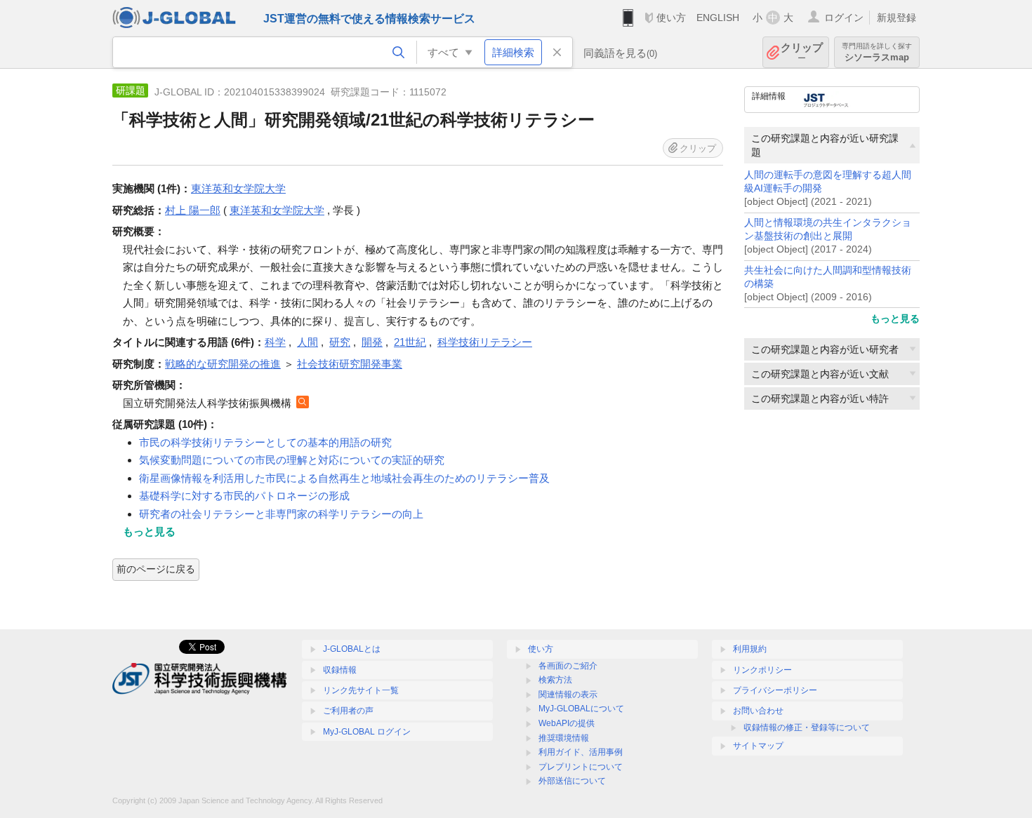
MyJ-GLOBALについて (581, 708)
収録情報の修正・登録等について (806, 727)
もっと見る (895, 318)
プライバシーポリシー (775, 690)
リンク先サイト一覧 (361, 690)
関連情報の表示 (567, 694)
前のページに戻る (156, 569)
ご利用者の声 (348, 711)
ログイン (844, 17)
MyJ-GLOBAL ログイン (367, 732)
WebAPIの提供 (566, 723)
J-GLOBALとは (352, 649)
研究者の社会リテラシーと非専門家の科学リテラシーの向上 (281, 514)
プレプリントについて (580, 767)
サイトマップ (758, 746)
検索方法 (555, 680)
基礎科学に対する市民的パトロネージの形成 (244, 496)
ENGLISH (717, 17)
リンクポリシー (762, 670)
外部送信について (572, 781)
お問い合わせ (758, 711)
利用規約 (750, 649)
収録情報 (340, 670)
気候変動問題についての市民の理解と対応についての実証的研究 (291, 460)
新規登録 (896, 17)
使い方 (671, 17)
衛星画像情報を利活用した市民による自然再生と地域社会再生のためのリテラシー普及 (344, 478)
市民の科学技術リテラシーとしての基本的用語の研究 (265, 442)
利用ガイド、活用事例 (580, 752)
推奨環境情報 (563, 738)
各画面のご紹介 (567, 666)
